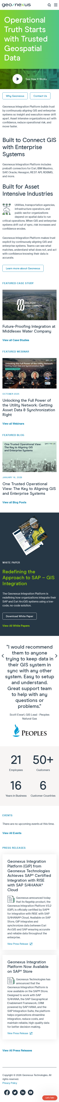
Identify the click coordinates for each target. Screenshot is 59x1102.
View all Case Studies (15, 340)
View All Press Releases (17, 1050)
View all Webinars (13, 423)
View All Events (11, 833)
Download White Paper (19, 616)
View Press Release (17, 944)
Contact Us (40, 96)
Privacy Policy (9, 1083)
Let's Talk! (50, 1098)
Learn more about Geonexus (23, 268)
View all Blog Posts (14, 502)
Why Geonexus (15, 96)
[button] (29, 79)
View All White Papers (16, 625)
